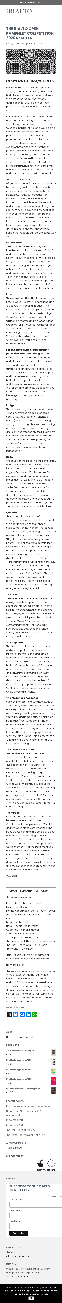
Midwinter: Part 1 (15, 1125)
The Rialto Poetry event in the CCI (25, 1135)
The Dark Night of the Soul (21, 1129)
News (40, 43)
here (25, 1276)
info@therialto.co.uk (17, 1256)
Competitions (28, 43)
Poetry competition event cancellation (28, 1106)
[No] (58, 1293)
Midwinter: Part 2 (15, 1120)
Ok (31, 1298)
